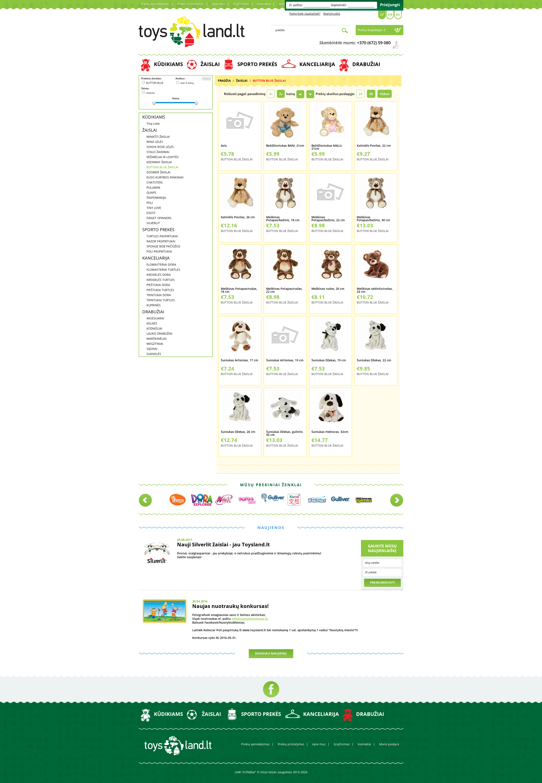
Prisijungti (390, 4)
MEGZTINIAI (155, 344)
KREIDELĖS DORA (159, 275)
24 (360, 94)
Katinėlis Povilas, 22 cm (374, 146)
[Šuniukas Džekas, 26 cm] (240, 410)
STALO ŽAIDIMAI (158, 152)
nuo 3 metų (187, 83)
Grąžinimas (241, 4)
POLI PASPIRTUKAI (159, 251)
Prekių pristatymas (190, 4)
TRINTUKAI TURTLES (161, 300)
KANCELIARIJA (317, 64)
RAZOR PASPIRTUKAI (161, 241)
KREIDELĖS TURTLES (161, 280)
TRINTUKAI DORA (159, 295)
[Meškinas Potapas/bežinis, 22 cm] (330, 195)
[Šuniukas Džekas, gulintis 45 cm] (285, 410)
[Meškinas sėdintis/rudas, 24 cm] (376, 267)
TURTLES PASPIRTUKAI (162, 236)
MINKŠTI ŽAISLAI (158, 137)
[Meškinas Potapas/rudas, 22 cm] (285, 267)
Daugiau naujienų (271, 653)
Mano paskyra (389, 744)
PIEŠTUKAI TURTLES (160, 290)
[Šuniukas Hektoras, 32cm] (330, 410)
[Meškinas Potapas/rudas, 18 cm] (240, 267)
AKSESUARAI (155, 318)
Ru (398, 14)
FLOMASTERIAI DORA (161, 264)
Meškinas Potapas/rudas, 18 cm (239, 290)
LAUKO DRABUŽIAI (159, 333)
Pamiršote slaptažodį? (304, 14)
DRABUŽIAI (366, 64)
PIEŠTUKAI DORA (158, 285)
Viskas (384, 94)
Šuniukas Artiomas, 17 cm (239, 360)
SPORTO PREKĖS (257, 64)
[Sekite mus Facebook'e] (271, 689)
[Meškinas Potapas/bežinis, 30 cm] (376, 195)
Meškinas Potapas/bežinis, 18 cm (282, 219)
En (390, 14)
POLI (150, 203)
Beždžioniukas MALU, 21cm (326, 147)
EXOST (151, 213)
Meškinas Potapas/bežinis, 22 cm (328, 219)
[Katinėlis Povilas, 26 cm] (240, 195)
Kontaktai (264, 4)
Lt (382, 14)
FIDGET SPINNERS (159, 218)
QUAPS (151, 193)
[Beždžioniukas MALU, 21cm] (330, 124)
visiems (150, 93)
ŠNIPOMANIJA (156, 198)
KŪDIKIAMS (168, 64)
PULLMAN (153, 187)
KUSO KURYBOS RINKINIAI (165, 177)
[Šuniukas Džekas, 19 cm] (330, 339)
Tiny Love (153, 124)
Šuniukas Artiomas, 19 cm (284, 360)
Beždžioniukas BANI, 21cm (285, 146)
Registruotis (331, 14)
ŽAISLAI (210, 64)
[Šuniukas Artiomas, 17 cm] (240, 339)
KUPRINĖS (154, 305)
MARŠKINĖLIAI (157, 339)
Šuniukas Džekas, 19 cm (328, 360)
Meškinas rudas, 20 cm (327, 289)
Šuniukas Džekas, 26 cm (238, 432)
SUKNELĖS (154, 354)
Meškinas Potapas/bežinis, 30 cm (373, 219)
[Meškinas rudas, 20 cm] (330, 267)
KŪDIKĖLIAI (154, 328)
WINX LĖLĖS (155, 142)
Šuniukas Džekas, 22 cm (374, 360)
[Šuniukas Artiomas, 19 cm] (285, 339)
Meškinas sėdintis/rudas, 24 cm (375, 290)
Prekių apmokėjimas (155, 4)
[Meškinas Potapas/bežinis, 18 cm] (285, 195)
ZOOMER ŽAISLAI (158, 172)
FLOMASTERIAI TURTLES (163, 270)
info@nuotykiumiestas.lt (249, 619)
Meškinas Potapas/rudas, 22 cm (284, 290)
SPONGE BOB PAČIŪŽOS (163, 246)
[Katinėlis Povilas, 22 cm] (376, 124)
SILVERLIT (153, 223)
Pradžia (224, 81)
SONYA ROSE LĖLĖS (160, 147)
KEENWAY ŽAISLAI (159, 162)
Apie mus (218, 4)
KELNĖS (152, 323)
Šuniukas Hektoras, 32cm (329, 432)
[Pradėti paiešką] (345, 31)
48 (371, 94)
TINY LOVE (154, 208)
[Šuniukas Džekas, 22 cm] (376, 339)
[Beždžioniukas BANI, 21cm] (285, 124)
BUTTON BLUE (154, 83)
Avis (224, 146)
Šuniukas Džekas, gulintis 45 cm (284, 433)
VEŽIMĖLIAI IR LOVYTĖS (163, 157)
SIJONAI (152, 349)
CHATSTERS (155, 182)
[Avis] (240, 124)
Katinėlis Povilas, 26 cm (238, 217)
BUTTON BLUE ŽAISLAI (162, 167)
